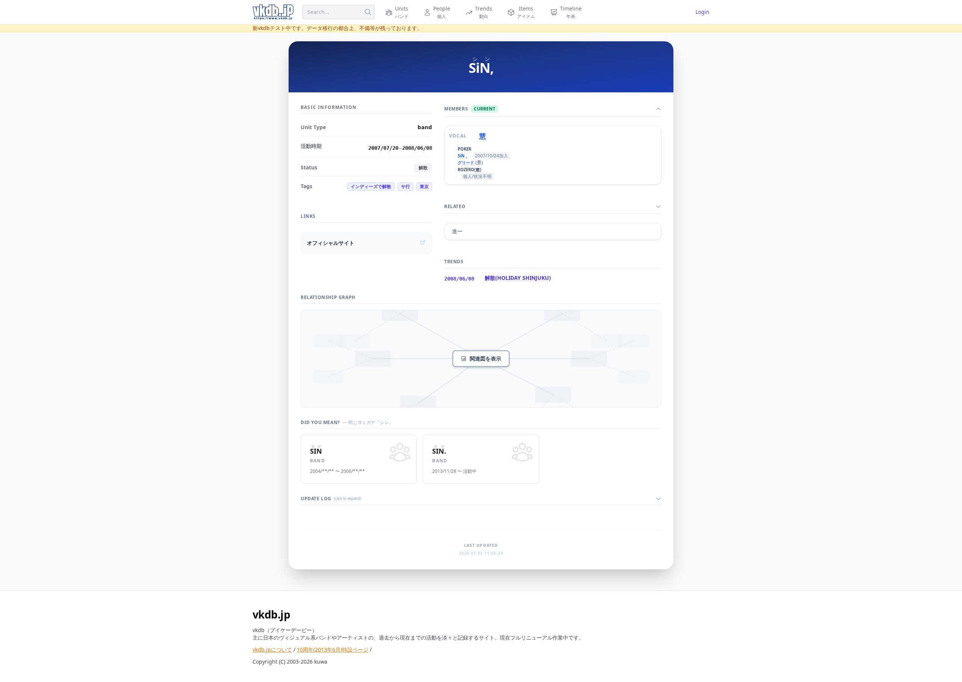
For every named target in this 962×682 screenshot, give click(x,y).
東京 (424, 186)
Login (702, 11)
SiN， (463, 155)
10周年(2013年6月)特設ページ (332, 649)
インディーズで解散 (371, 186)
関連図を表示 (485, 358)
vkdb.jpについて (272, 649)
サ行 (405, 186)
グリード (466, 162)
